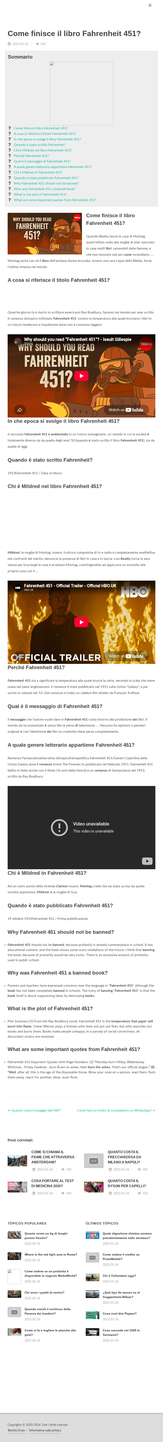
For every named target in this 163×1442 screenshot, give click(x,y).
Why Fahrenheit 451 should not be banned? (46, 183)
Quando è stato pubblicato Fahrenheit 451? (46, 178)
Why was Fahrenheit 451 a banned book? (44, 189)
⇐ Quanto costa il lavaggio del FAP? (34, 1110)
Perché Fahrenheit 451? (31, 156)
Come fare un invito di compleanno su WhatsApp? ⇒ (116, 1110)
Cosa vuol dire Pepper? (120, 1313)
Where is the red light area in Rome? (51, 1254)
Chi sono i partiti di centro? (45, 1292)
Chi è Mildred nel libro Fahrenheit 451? (43, 150)
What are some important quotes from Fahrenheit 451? (55, 200)
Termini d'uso (16, 1430)
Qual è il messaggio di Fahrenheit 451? (42, 161)
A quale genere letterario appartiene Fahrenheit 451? (53, 167)
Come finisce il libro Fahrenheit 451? (41, 128)
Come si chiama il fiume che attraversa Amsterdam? (52, 1157)
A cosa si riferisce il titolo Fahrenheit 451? (45, 133)
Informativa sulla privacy (45, 1430)
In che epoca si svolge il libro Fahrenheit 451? (47, 139)
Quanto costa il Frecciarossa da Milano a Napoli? (124, 1157)
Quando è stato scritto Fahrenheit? (40, 145)
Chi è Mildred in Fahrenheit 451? (38, 172)
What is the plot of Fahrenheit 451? (40, 194)
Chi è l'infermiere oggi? (119, 1275)
